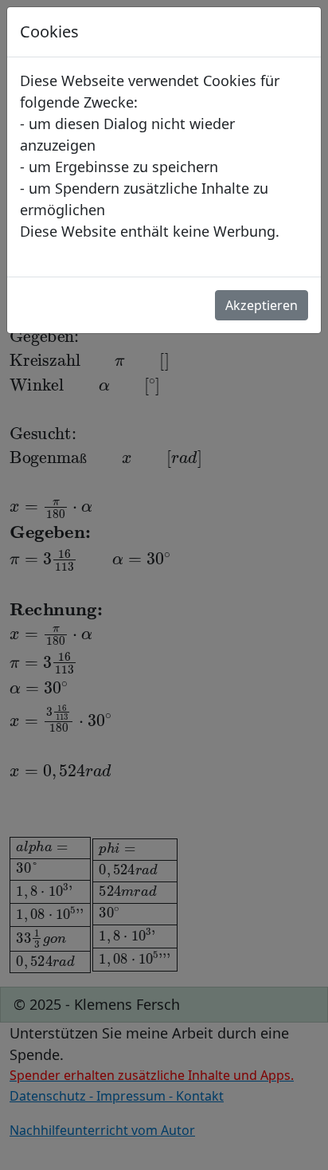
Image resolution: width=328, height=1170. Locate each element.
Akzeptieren (261, 305)
